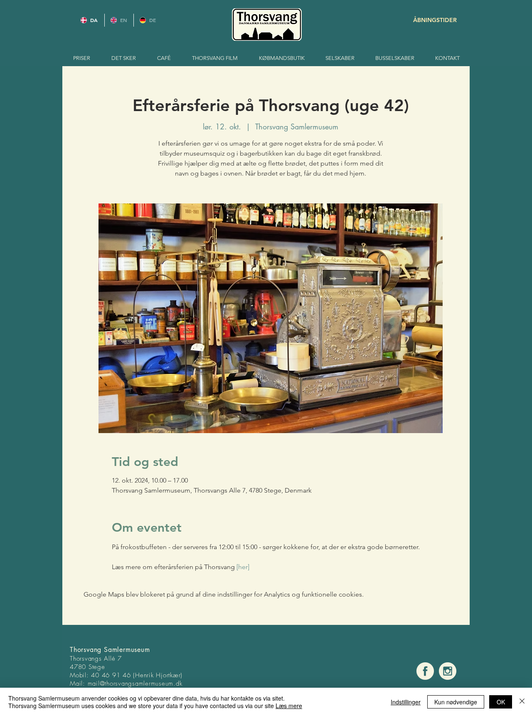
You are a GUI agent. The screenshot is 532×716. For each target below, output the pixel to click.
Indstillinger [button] (406, 702)
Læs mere (289, 705)
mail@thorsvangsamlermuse (126, 683)
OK (501, 702)
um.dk (173, 683)
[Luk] (522, 701)
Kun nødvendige (455, 702)
